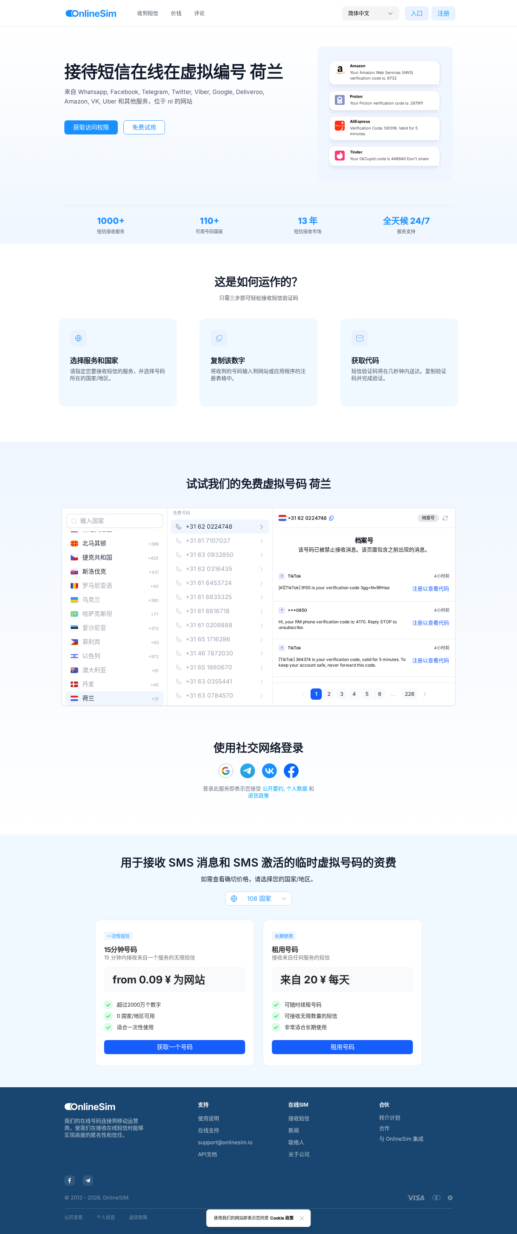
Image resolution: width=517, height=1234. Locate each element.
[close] (302, 1218)
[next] (424, 694)
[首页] (91, 13)
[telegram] (247, 770)
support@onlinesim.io (225, 1142)
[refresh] (445, 518)
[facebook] (291, 770)
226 (409, 694)
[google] (225, 770)
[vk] (269, 770)
